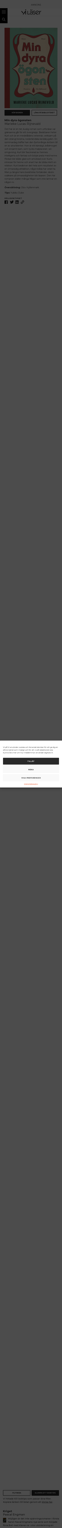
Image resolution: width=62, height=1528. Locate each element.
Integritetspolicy (31, 784)
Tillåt (31, 761)
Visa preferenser (31, 778)
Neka (31, 769)
